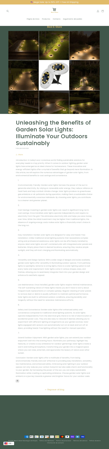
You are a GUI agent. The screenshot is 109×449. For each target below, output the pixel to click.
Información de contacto (55, 443)
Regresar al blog (55, 389)
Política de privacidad (63, 441)
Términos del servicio (80, 441)
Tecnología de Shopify (29, 441)
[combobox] (8, 443)
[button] (7, 11)
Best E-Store (18, 441)
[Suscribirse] (71, 419)
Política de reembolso (46, 441)
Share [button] (20, 155)
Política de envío (95, 441)
